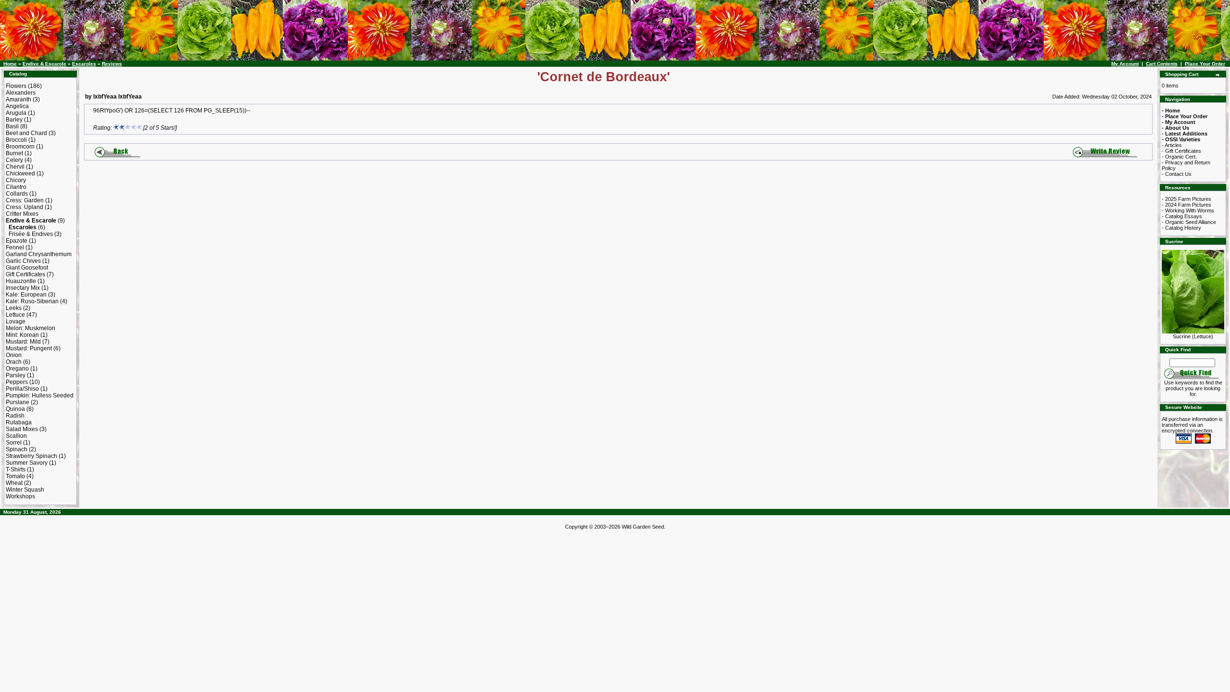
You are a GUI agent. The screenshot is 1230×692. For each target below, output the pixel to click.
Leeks (14, 308)
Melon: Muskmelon (30, 328)
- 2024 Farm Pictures (1186, 205)
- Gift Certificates (1181, 151)
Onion (14, 355)
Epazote (16, 240)
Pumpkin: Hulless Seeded (40, 395)
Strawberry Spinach (31, 456)
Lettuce (15, 314)
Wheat (14, 483)
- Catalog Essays (1182, 216)
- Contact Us (1177, 174)
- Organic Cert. (1179, 157)
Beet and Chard (26, 133)
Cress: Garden (25, 200)
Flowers (16, 86)
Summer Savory (27, 462)
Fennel (15, 247)
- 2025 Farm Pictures (1186, 199)
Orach (14, 361)
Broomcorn (20, 146)
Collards (17, 193)
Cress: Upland (24, 207)
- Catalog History (1181, 228)
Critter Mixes (22, 213)
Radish (15, 415)
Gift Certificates (25, 274)
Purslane (17, 402)
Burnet (14, 153)
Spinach (16, 449)
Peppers (17, 382)
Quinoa (15, 409)
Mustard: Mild (23, 341)
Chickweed (20, 173)
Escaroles (84, 63)
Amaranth (18, 99)
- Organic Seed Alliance (1189, 222)
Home (10, 63)
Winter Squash (25, 489)
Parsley (15, 375)
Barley (14, 119)
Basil (12, 126)
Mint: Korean (22, 335)
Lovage (15, 321)
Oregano (17, 368)
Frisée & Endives (31, 234)
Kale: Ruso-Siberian (32, 301)
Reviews (112, 63)
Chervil (15, 166)
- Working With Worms (1188, 210)
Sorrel (14, 442)
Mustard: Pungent (29, 348)
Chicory (16, 180)
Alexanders (21, 92)
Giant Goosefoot (27, 267)
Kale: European (26, 294)
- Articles (1172, 145)
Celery (14, 160)
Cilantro (16, 187)
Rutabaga (19, 422)
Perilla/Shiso (22, 388)
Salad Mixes (22, 429)
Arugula (16, 113)
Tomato (15, 476)
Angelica (17, 106)
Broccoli (16, 139)
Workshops (20, 496)
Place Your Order (1205, 63)
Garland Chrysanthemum (39, 254)
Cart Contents (1162, 63)
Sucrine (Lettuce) (1193, 336)
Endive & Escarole (44, 63)
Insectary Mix (23, 287)
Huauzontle (21, 281)
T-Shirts (15, 469)
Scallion (16, 435)
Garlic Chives (23, 261)
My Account (1125, 63)
